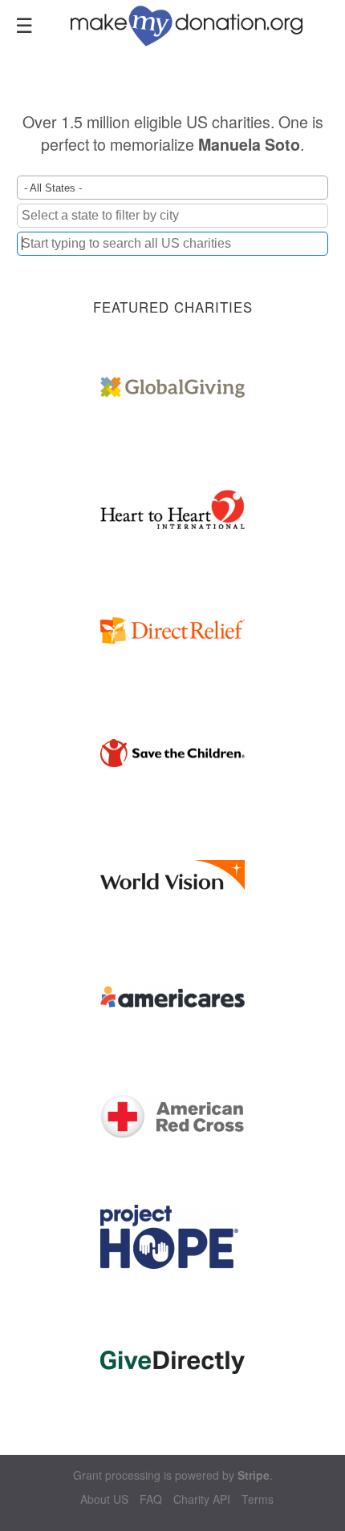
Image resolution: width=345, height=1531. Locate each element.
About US (104, 1499)
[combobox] (172, 244)
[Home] (196, 24)
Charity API (201, 1499)
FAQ (151, 1499)
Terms (258, 1499)
